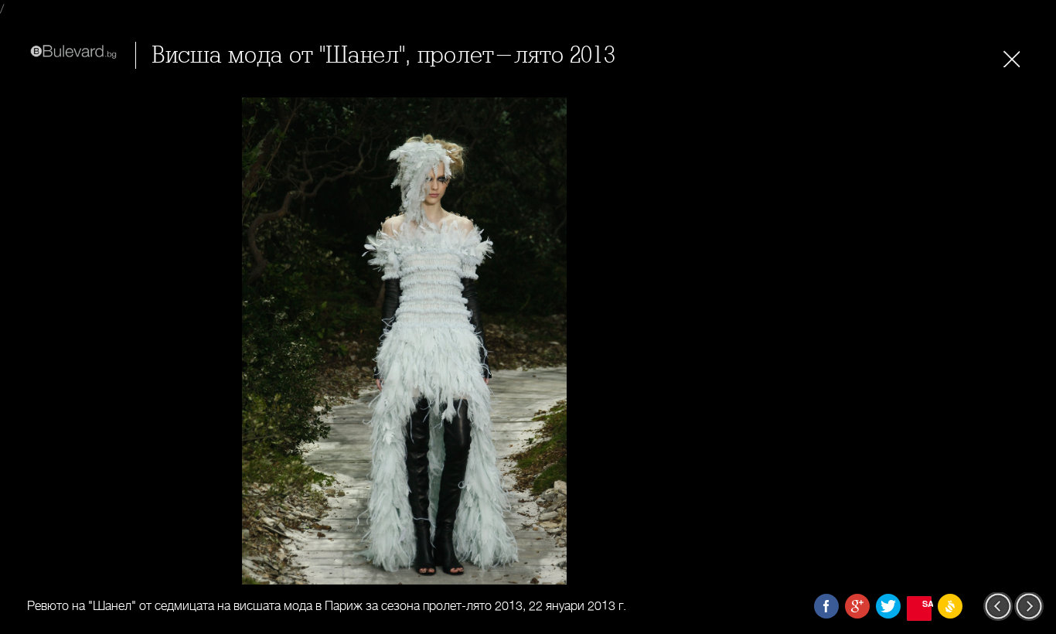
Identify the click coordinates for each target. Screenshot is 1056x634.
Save (927, 603)
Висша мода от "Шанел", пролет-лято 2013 (383, 55)
